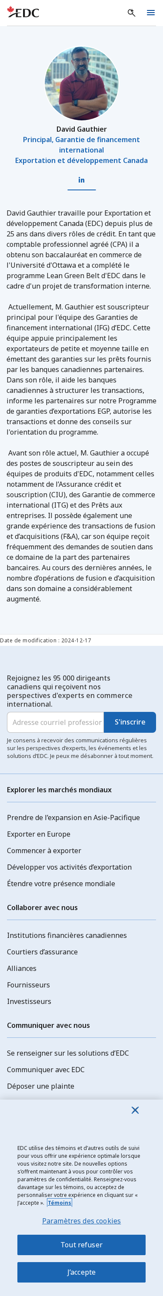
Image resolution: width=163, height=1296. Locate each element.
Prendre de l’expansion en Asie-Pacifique (73, 817)
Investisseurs (29, 1001)
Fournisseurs (28, 985)
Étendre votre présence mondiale (61, 883)
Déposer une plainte (40, 1086)
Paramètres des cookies (81, 1221)
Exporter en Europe (38, 834)
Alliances (22, 968)
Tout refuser (81, 1244)
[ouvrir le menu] (151, 13)
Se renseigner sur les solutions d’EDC (68, 1053)
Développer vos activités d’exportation (69, 867)
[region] (81, 1198)
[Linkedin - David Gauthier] (82, 180)
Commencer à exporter (44, 850)
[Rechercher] (131, 13)
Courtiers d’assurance (42, 952)
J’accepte (81, 1272)
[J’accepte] (135, 1110)
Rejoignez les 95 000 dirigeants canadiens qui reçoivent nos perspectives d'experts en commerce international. (70, 691)
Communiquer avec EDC (46, 1069)
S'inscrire (130, 722)
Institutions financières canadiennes (67, 935)
